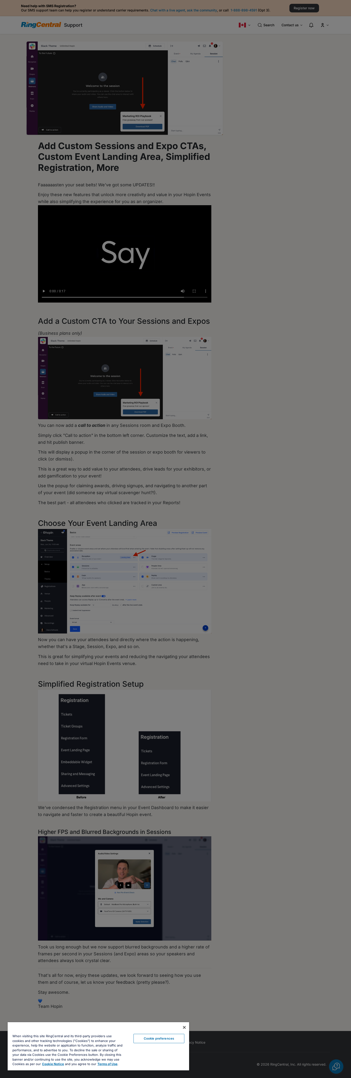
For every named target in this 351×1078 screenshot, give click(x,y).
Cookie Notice (53, 1064)
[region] (98, 1046)
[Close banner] (184, 1027)
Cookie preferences (159, 1038)
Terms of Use (107, 1064)
